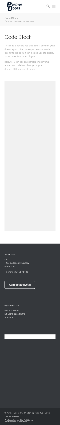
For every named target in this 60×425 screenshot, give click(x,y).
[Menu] (54, 7)
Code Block (11, 17)
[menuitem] (46, 6)
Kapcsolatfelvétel (20, 284)
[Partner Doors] (24, 6)
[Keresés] (46, 6)
